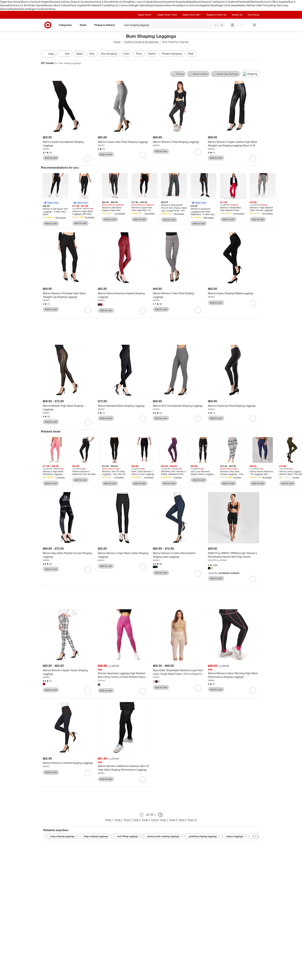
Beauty (197, 1)
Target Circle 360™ (191, 14)
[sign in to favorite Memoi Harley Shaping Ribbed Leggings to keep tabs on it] (253, 303)
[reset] (215, 25)
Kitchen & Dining (120, 1)
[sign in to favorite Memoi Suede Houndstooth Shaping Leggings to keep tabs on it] (88, 158)
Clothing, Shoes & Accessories (77, 1)
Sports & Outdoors (227, 1)
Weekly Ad (243, 5)
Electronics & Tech (18, 5)
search (222, 25)
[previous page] (141, 814)
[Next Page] (257, 54)
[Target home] (48, 25)
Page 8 (173, 819)
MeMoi (46, 149)
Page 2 (118, 819)
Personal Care (209, 1)
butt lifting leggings (127, 836)
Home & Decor (102, 1)
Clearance (160, 5)
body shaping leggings (62, 836)
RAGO (156, 677)
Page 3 (127, 819)
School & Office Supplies (274, 1)
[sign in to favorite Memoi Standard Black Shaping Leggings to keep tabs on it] (143, 419)
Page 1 (109, 819)
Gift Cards (103, 5)
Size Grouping (109, 53)
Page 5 (146, 819)
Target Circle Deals (226, 5)
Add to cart (51, 157)
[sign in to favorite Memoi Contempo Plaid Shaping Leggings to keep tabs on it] (253, 419)
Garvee (101, 680)
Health (246, 1)
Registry (13, 9)
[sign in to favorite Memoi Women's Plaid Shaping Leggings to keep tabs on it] (198, 152)
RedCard (23, 9)
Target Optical (139, 5)
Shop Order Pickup (259, 5)
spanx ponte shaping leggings (163, 836)
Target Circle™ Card (167, 14)
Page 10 (192, 819)
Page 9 (182, 819)
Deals (150, 5)
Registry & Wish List (216, 14)
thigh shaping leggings (96, 836)
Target (116, 41)
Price (139, 53)
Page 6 (155, 819)
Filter (51, 54)
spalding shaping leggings (203, 836)
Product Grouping (172, 53)
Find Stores (49, 9)
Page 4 (137, 819)
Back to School (30, 1)
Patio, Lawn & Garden (142, 1)
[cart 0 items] (254, 25)
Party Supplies (78, 5)
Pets (240, 1)
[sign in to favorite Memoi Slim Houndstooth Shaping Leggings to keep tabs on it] (198, 419)
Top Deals (210, 5)
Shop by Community (120, 5)
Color (126, 53)
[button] (51, 203)
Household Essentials (175, 1)
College (43, 1)
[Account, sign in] (239, 25)
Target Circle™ (145, 14)
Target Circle (35, 9)
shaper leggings (234, 836)
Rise (190, 53)
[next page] (160, 814)
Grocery (158, 1)
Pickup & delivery (104, 24)
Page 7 (164, 819)
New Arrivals (173, 5)
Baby (190, 1)
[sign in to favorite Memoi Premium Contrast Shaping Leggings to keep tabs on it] (88, 773)
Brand (151, 53)
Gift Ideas (92, 5)
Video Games (36, 5)
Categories (65, 24)
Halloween (54, 1)
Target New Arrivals (11, 1)
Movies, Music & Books (57, 5)
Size (91, 53)
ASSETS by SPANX (217, 560)
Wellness (255, 1)
